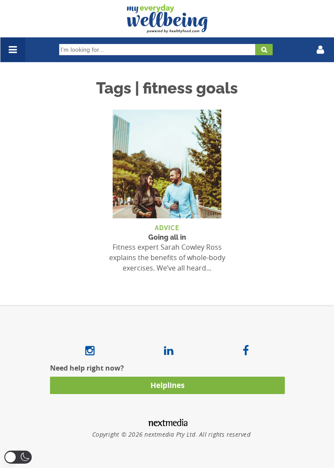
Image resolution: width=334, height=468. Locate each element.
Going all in (167, 237)
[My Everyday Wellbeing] (167, 28)
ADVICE (167, 227)
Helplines (167, 385)
